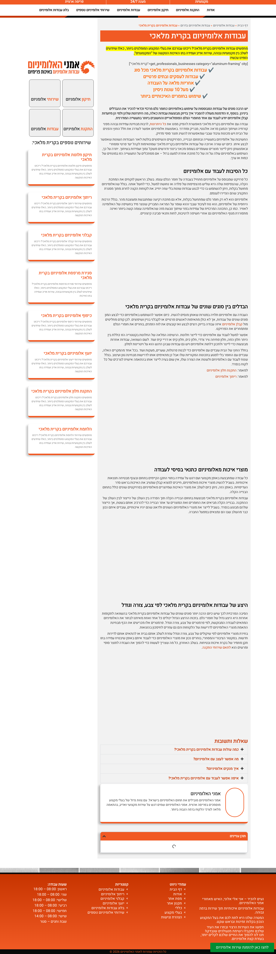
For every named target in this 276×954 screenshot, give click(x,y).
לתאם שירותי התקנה (216, 647)
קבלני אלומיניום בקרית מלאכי (66, 235)
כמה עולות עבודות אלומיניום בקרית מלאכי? (206, 749)
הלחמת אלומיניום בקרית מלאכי (65, 429)
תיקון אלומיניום (158, 10)
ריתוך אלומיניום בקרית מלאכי (67, 197)
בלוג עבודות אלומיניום (54, 10)
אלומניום (78, 99)
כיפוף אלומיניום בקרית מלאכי (66, 316)
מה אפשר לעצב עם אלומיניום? (216, 759)
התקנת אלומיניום (187, 10)
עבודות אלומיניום (128, 10)
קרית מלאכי (44, 142)
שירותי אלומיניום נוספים (92, 10)
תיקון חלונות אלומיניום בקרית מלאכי (67, 157)
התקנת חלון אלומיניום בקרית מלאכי (61, 391)
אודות (211, 10)
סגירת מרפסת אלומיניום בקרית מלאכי (65, 275)
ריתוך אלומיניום (226, 376)
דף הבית (243, 25)
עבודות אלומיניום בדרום (195, 25)
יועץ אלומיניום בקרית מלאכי (68, 353)
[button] (174, 749)
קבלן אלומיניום (232, 324)
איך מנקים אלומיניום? (222, 768)
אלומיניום (78, 129)
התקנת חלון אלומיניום (222, 370)
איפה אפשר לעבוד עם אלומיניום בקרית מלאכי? (203, 778)
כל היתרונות (158, 124)
